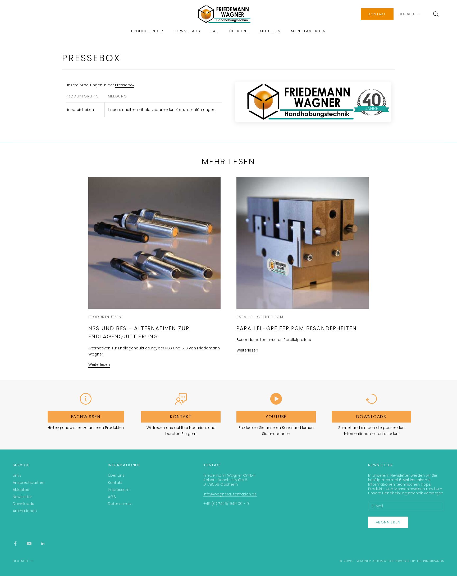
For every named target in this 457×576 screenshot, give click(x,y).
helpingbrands (430, 561)
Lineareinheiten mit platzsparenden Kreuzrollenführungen (161, 109)
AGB (112, 496)
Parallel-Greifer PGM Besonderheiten (296, 328)
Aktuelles (269, 31)
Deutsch (406, 14)
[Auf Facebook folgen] (15, 543)
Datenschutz (120, 503)
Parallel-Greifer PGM (259, 316)
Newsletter (22, 496)
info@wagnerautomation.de (230, 494)
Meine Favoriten (308, 31)
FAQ (215, 31)
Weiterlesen (99, 364)
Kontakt (377, 14)
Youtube (276, 417)
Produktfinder (147, 31)
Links (17, 475)
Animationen (25, 510)
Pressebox (124, 85)
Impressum (119, 489)
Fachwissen (85, 417)
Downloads (187, 31)
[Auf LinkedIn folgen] (42, 543)
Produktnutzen (105, 316)
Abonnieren (388, 522)
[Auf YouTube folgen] (29, 543)
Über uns (239, 31)
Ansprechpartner (29, 482)
